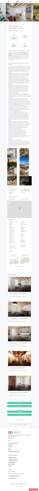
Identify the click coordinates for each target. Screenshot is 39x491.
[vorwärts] (26, 270)
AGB (9, 448)
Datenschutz (11, 444)
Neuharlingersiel (12, 464)
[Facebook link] (17, 486)
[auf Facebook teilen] (14, 424)
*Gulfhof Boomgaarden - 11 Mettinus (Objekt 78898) (18, 392)
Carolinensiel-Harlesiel (13, 460)
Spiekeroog (19, 411)
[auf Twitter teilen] (16, 424)
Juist (19, 414)
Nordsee (10, 465)
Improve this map (29, 217)
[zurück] (11, 270)
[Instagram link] (19, 486)
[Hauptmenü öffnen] (8, 1)
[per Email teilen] (25, 424)
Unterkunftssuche (11, 59)
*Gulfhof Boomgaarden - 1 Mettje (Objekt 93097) (18, 293)
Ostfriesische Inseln (12, 457)
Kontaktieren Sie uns (13, 478)
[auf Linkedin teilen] (21, 424)
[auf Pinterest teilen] (18, 424)
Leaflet (18, 217)
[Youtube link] (22, 486)
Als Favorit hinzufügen (20, 419)
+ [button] (8, 202)
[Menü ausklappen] (29, 298)
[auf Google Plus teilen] (23, 424)
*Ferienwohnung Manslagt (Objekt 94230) (17, 367)
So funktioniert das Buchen (13, 443)
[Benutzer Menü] (30, 1)
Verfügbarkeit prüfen (33, 489)
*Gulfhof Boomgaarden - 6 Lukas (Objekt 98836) (18, 342)
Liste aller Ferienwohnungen (14, 451)
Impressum (10, 446)
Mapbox (21, 217)
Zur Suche (19, 406)
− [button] (8, 203)
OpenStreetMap (25, 217)
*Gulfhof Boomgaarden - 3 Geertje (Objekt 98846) (18, 318)
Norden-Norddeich (12, 462)
